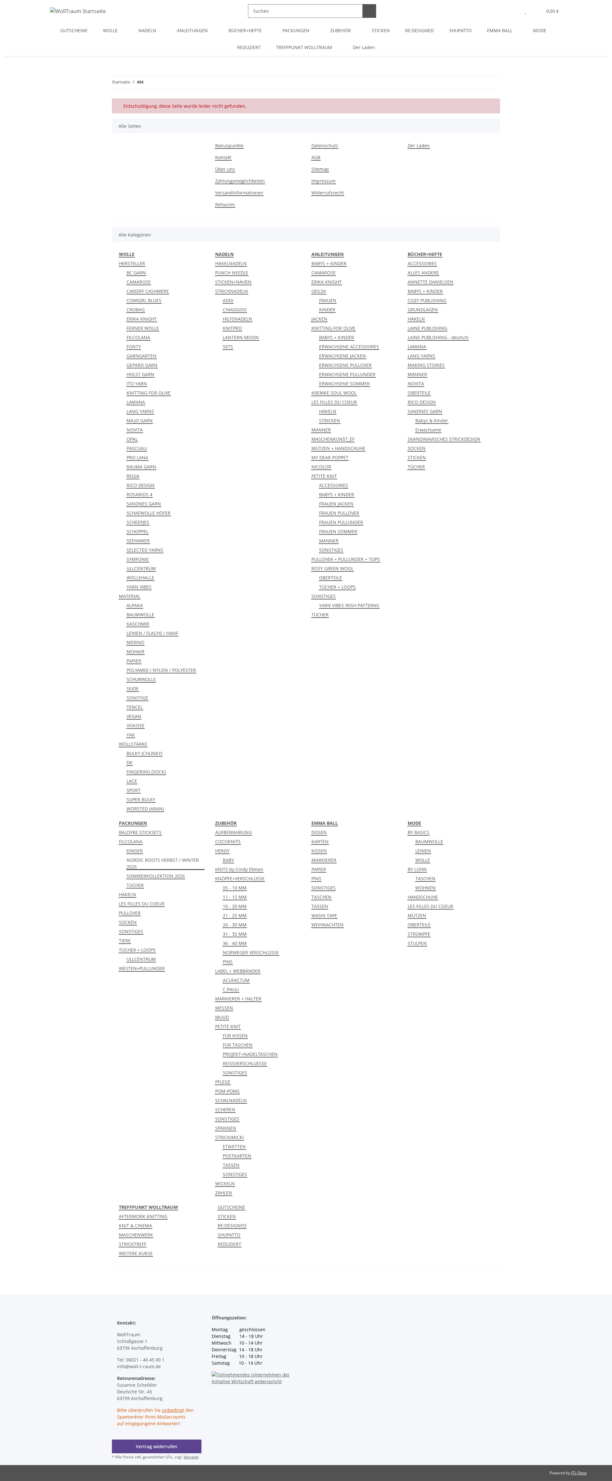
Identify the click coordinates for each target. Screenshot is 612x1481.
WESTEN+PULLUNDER (142, 968)
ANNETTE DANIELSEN (430, 282)
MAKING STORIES (426, 365)
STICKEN (417, 457)
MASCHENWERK (136, 1235)
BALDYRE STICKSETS (140, 832)
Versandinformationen (239, 193)
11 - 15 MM (235, 897)
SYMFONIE (138, 559)
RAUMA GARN (141, 467)
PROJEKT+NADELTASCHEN (250, 1054)
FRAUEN (327, 300)
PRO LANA (137, 457)
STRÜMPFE (419, 934)
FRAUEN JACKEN (336, 504)
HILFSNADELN (237, 319)
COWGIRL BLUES (144, 300)
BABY (228, 860)
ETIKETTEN (234, 1146)
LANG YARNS (140, 411)
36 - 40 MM (235, 943)
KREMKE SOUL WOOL (334, 393)
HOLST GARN (140, 374)
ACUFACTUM (236, 980)
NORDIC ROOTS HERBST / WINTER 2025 (163, 863)
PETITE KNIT (324, 476)
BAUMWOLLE (140, 615)
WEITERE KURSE (136, 1253)
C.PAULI (231, 989)
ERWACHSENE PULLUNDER (347, 374)
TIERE (125, 941)
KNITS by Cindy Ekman (239, 869)
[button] (513, 11)
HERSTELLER (132, 263)
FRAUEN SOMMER (338, 531)
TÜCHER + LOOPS (337, 587)
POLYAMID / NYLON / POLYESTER (161, 670)
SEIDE (133, 689)
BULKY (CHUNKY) (144, 753)
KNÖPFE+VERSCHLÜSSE (240, 878)
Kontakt (223, 157)
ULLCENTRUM (141, 568)
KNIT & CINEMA (135, 1226)
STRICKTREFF (132, 1244)
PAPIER (134, 661)
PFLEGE (222, 1082)
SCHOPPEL (138, 531)
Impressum (323, 181)
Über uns (225, 169)
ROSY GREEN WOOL (332, 568)
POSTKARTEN (237, 1156)
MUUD (222, 1017)
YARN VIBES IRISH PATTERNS (349, 605)
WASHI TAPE (324, 915)
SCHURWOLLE (141, 679)
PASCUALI (137, 448)
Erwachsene (428, 430)
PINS (228, 962)
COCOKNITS (228, 842)
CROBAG (136, 310)
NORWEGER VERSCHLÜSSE (251, 952)
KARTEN (320, 842)
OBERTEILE (330, 578)
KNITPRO (232, 328)
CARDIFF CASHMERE (148, 291)
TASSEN (231, 1165)
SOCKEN (417, 448)
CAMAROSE (139, 282)
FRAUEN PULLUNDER (341, 522)
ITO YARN (137, 384)
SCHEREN (225, 1110)
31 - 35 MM (235, 934)
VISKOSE (135, 725)
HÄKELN (327, 411)
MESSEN (224, 1008)
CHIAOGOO (235, 310)
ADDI (228, 300)
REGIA (133, 476)
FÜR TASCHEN (237, 1045)
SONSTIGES (331, 550)
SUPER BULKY (141, 799)
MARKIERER (323, 860)
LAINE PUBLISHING (427, 328)
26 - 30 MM (235, 925)
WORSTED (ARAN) (145, 809)
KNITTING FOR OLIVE (149, 393)
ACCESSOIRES (333, 485)
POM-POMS (227, 1091)
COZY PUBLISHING (427, 300)
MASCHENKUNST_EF (332, 439)
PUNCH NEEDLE (231, 273)
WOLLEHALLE (140, 578)
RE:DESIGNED (232, 1226)
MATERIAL (129, 596)
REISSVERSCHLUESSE (245, 1063)
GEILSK (318, 291)
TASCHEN (321, 897)
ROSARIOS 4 (139, 494)
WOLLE (422, 860)
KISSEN (319, 851)
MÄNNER (321, 430)
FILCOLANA (138, 337)
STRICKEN (329, 420)
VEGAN (134, 716)
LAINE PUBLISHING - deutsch (438, 337)
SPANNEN (225, 1128)
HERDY (222, 851)
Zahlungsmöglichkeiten (240, 181)
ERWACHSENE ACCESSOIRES (349, 347)
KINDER (327, 310)
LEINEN (423, 851)
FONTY (134, 347)
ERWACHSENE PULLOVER (345, 365)
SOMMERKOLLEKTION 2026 (156, 876)
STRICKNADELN (231, 291)
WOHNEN (425, 888)
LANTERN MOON (241, 337)
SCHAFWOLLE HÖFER (149, 513)
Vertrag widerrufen (156, 1446)
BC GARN (136, 273)
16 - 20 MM (235, 906)
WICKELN (225, 1183)
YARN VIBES (139, 587)
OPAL (132, 439)
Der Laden (364, 47)
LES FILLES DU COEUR (334, 402)
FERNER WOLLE (143, 328)
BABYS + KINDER (328, 263)
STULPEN (417, 943)
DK (130, 762)
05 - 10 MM (235, 888)
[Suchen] (369, 11)
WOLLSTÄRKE (133, 744)
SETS (228, 347)
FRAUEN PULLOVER (339, 513)
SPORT (134, 790)
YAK (131, 735)
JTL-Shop (578, 1473)
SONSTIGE (137, 698)
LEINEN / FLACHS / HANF (152, 633)
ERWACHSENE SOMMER (344, 384)
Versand (191, 1457)
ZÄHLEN (223, 1193)
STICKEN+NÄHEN (233, 282)
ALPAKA (135, 605)
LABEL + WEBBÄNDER (237, 971)
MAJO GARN (140, 420)
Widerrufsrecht (327, 193)
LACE (132, 781)
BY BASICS (418, 832)
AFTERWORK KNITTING (143, 1216)
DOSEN (319, 832)
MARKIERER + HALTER (238, 999)
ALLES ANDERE (423, 273)
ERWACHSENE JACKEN (342, 356)
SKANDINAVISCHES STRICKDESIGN (444, 439)
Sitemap (320, 169)
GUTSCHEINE (231, 1207)
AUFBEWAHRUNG (233, 832)
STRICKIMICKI (229, 1137)
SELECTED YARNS (145, 550)
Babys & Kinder (431, 420)
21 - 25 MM (235, 915)
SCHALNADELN (231, 1100)
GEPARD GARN (142, 365)
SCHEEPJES (138, 522)
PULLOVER (130, 913)
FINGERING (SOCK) (146, 772)
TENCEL (135, 707)
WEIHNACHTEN (327, 925)
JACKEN (319, 319)
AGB (315, 157)
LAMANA (136, 402)
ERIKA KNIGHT (142, 319)
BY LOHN (417, 869)
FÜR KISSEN (235, 1036)
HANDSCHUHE (423, 897)
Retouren (225, 204)
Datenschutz (324, 145)
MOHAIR (135, 652)
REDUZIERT (229, 1244)
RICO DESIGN (141, 485)
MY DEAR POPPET (329, 457)
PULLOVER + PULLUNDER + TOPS (345, 559)
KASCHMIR (138, 624)
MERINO (135, 642)
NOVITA (135, 430)
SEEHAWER (138, 541)
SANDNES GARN (144, 504)
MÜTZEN (417, 915)
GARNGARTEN (142, 356)
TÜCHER (320, 615)
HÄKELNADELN (231, 263)
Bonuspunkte (229, 145)
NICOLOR (321, 467)
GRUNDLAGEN (423, 310)
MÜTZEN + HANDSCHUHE (338, 448)
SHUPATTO (229, 1235)
